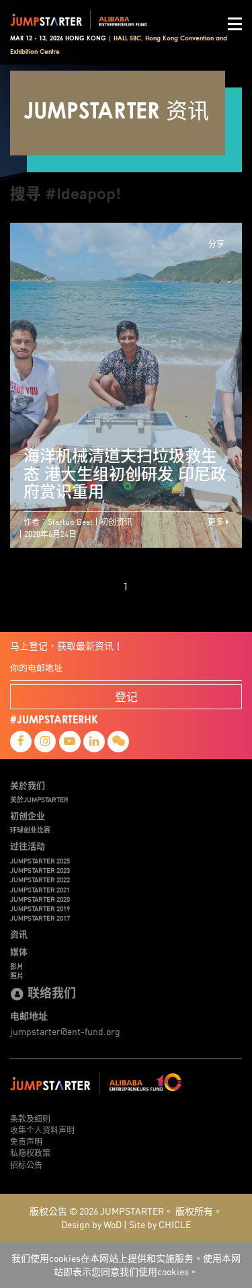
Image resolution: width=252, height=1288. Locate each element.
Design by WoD (91, 1224)
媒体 (19, 951)
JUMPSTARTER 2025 (40, 860)
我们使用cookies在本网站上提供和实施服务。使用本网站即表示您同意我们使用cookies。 (126, 1264)
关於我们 (27, 785)
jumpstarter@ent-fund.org (65, 1031)
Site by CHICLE (160, 1224)
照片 (17, 975)
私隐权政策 (30, 1152)
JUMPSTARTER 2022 (40, 879)
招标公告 (26, 1164)
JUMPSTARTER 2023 (40, 870)
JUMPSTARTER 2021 (40, 889)
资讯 (19, 934)
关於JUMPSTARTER (39, 799)
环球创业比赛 (30, 829)
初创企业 (27, 816)
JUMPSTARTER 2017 (40, 918)
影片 (17, 966)
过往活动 (27, 846)
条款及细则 (30, 1118)
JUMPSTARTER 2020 (40, 899)
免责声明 (26, 1141)
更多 (217, 521)
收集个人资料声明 (42, 1129)
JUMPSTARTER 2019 (40, 908)
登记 (126, 696)
